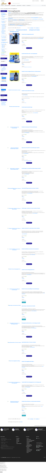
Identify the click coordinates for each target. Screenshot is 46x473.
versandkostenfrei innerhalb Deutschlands (28, 160)
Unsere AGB (28, 448)
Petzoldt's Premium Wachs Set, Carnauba (28, 90)
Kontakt (28, 452)
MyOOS (44, 457)
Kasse (17, 442)
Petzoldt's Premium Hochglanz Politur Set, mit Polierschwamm (31, 71)
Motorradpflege (3, 36)
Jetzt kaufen (29, 121)
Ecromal (3, 19)
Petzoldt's (9, 8)
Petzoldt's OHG (4, 457)
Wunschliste (17, 438)
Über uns (28, 438)
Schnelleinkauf (3, 89)
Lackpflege (3, 25)
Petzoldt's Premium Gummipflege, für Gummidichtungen (30, 288)
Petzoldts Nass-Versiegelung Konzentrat (28, 34)
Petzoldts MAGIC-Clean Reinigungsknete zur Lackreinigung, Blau (31, 382)
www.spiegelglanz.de (20, 25)
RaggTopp (3, 47)
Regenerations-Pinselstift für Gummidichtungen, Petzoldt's (30, 147)
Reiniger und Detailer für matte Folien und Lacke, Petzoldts (31, 228)
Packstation (28, 443)
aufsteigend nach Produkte (34, 29)
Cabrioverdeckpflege (3, 18)
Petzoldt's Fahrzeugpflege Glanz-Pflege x (28, 361)
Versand (25, 45)
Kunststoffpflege (3, 24)
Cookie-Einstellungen (18, 443)
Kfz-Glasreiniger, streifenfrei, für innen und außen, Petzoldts (31, 208)
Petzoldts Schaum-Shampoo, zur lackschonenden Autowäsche (31, 401)
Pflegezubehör (3, 44)
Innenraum (3, 22)
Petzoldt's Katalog (29, 439)
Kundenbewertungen (29, 450)
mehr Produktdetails (40, 38)
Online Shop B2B (3, 54)
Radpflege (3, 46)
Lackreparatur (3, 26)
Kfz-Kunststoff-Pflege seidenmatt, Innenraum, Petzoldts (30, 188)
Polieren (3, 45)
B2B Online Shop (12, 24)
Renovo (2, 49)
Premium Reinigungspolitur (35, 17)
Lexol (2, 29)
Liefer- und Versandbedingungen (30, 440)
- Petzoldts (23, 42)
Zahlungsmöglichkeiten (29, 441)
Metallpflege (3, 33)
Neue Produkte (3, 37)
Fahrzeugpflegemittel (7, 5)
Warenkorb (3, 95)
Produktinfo (23, 302)
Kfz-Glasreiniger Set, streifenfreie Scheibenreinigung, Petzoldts (31, 168)
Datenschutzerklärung (29, 449)
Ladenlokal (2, 53)
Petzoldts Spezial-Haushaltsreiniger (27, 107)
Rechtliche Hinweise (29, 444)
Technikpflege (3, 51)
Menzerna (3, 32)
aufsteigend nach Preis (14, 31)
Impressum (28, 447)
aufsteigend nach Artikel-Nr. (21, 29)
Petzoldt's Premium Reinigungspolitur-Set (28, 269)
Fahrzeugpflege (6, 8)
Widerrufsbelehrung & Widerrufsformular (29, 446)
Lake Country (3, 27)
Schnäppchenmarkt (3, 55)
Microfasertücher (19, 5)
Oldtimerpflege (28, 5)
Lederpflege (23, 5)
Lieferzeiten (28, 442)
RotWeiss (3, 50)
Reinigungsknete (13, 5)
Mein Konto (17, 440)
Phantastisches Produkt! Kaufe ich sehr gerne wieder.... (3, 104)
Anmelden (17, 439)
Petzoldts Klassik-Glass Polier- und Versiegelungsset (29, 53)
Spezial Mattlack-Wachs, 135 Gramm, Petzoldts (29, 342)
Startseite (2, 5)
